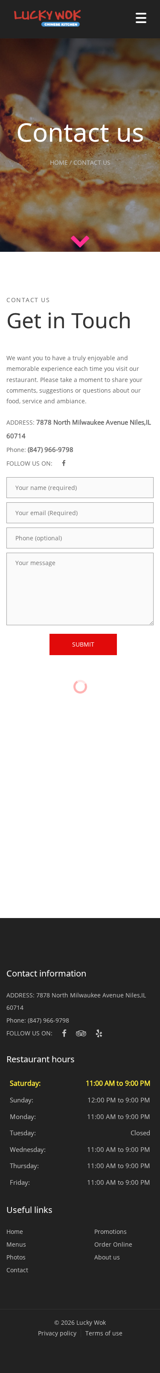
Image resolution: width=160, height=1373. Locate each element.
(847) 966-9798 (50, 449)
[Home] (42, 19)
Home (14, 1231)
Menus (16, 1244)
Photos (16, 1257)
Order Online (113, 1244)
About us (107, 1257)
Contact (17, 1270)
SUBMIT (83, 644)
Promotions (110, 1231)
